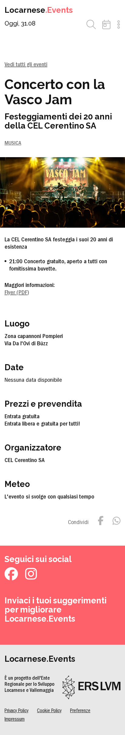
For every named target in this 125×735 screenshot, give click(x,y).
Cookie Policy (49, 711)
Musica (13, 144)
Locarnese (39, 10)
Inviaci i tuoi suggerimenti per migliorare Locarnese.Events (55, 609)
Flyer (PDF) (17, 293)
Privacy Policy (17, 711)
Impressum (15, 719)
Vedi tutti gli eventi (26, 65)
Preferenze (80, 711)
